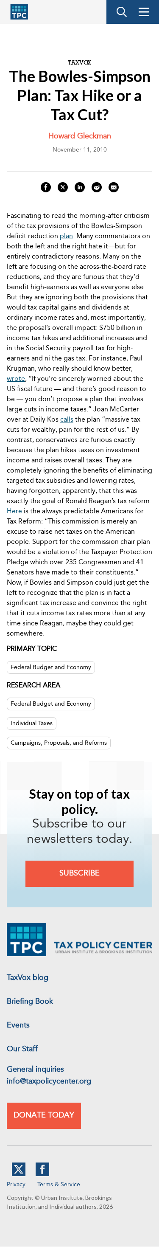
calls (66, 420)
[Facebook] (42, 1174)
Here (15, 511)
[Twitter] (18, 1174)
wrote (16, 379)
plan (66, 236)
